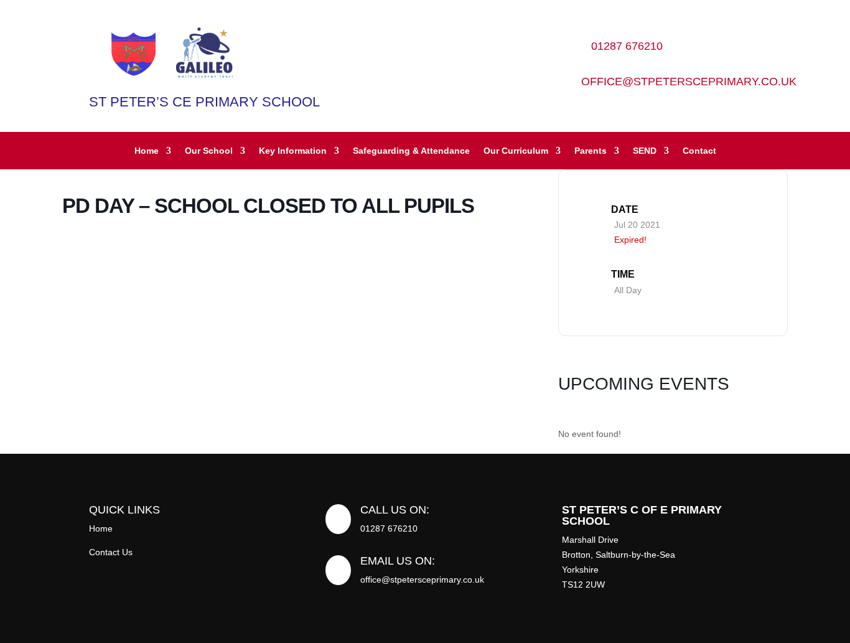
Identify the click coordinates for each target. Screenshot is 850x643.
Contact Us (111, 552)
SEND (644, 151)
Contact (699, 151)
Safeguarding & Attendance (411, 151)
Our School (209, 151)
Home (146, 151)
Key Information (293, 151)
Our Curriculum (515, 151)
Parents (590, 151)
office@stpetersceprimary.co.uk (688, 81)
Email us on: (397, 561)
